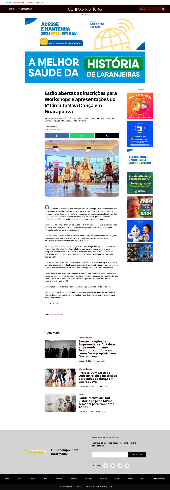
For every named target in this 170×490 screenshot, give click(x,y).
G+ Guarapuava (56, 314)
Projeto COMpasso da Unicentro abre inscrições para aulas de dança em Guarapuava (98, 377)
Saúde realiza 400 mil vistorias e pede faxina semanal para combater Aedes (96, 402)
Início (7, 479)
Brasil (117, 479)
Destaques (73, 479)
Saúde (45, 479)
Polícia (32, 479)
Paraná (19, 479)
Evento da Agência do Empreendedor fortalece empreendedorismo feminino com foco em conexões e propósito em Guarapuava (97, 348)
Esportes (130, 479)
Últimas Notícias (85, 9)
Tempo (142, 479)
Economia (58, 479)
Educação (103, 479)
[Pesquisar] (163, 9)
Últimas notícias (159, 479)
